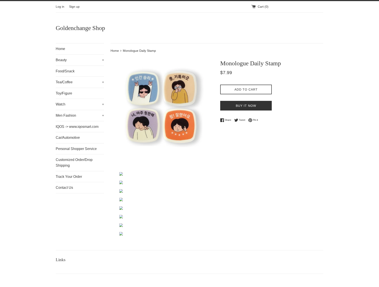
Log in (60, 6)
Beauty (80, 60)
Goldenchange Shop (80, 28)
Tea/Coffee (80, 82)
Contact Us (64, 187)
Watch (80, 104)
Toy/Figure (64, 93)
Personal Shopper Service (76, 149)
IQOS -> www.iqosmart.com (77, 126)
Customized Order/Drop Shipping (74, 162)
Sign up (74, 6)
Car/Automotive (68, 137)
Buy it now (246, 105)
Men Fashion (80, 115)
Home (60, 49)
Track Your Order (69, 176)
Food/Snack (65, 71)
